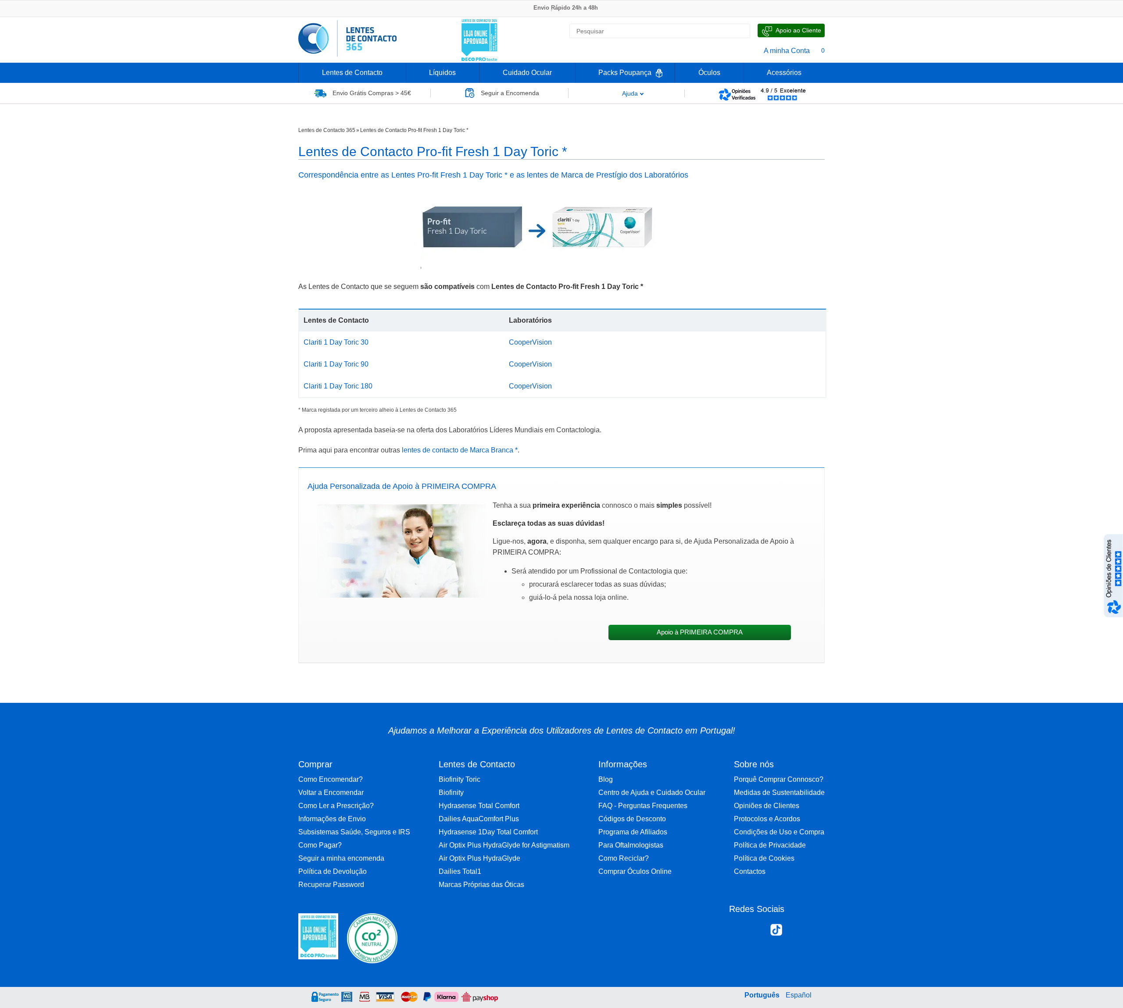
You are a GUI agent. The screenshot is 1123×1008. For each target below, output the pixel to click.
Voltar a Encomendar (331, 792)
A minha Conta (787, 50)
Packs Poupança (624, 72)
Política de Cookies (764, 858)
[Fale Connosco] (791, 30)
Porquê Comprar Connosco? (778, 779)
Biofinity (451, 792)
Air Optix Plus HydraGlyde (479, 858)
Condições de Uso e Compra (779, 832)
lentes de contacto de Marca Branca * (460, 450)
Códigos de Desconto (632, 819)
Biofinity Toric (459, 779)
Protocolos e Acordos (767, 819)
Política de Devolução (332, 871)
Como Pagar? (320, 845)
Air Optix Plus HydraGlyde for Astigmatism (504, 845)
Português (762, 995)
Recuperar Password (331, 884)
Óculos (709, 72)
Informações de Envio (332, 819)
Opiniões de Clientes (766, 805)
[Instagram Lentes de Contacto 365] (757, 932)
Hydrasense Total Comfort (479, 805)
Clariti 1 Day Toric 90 (336, 364)
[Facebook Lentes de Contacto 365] (739, 932)
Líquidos (442, 72)
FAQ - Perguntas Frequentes (642, 805)
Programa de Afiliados (632, 832)
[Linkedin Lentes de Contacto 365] (795, 932)
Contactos (749, 871)
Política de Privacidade (770, 845)
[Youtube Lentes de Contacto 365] (813, 932)
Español (799, 995)
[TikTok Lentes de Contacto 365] (776, 932)
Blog (605, 779)
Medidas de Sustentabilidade (779, 792)
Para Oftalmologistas (630, 845)
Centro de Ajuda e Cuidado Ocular (651, 792)
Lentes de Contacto (352, 72)
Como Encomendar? (330, 779)
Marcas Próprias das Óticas (481, 884)
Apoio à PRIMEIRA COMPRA (700, 632)
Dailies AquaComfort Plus (479, 819)
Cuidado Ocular (527, 72)
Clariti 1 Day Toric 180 (338, 386)
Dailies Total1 (460, 871)
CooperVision (530, 342)
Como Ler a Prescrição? (336, 805)
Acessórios (784, 72)
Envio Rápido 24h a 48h (565, 7)
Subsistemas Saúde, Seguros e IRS (354, 832)
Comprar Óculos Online (635, 871)
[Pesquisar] (739, 31)
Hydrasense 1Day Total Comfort (488, 832)
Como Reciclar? (623, 858)
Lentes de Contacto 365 (326, 130)
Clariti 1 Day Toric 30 (336, 342)
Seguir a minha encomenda (341, 858)
